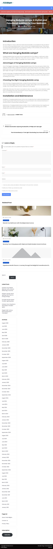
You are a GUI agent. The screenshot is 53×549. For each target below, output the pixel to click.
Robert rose (19, 114)
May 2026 (4, 332)
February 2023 (5, 454)
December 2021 (6, 492)
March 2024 (5, 413)
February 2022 (5, 485)
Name (3, 167)
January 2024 (5, 420)
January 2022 (5, 488)
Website (4, 179)
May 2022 (4, 479)
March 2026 (5, 338)
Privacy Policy (5, 523)
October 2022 (5, 467)
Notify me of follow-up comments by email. (12, 188)
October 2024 (5, 392)
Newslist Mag (41, 545)
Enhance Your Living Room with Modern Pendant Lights (8, 305)
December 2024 (6, 385)
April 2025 (4, 373)
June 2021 (4, 498)
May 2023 (4, 445)
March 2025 (5, 376)
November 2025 (6, 351)
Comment (4, 150)
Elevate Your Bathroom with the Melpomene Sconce (18, 223)
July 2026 (4, 326)
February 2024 (6, 417)
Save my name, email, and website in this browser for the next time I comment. (20, 185)
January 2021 (5, 507)
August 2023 (5, 435)
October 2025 (5, 354)
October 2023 (5, 429)
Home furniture (6, 220)
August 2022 (5, 473)
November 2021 (6, 495)
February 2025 (6, 379)
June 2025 (4, 367)
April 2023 (4, 448)
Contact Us (5, 520)
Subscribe (7, 535)
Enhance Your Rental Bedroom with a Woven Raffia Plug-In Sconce (8, 289)
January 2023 (5, 457)
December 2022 (6, 460)
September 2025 (6, 357)
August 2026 (5, 323)
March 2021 (5, 501)
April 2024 (4, 410)
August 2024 (5, 398)
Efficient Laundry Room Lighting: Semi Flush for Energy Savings (8, 295)
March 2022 (5, 482)
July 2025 (4, 363)
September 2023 (6, 432)
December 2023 (6, 423)
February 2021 (5, 504)
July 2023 (4, 438)
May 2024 (4, 407)
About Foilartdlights (7, 517)
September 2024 (6, 395)
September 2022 (6, 470)
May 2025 (4, 370)
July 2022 (4, 476)
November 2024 (6, 388)
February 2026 (6, 342)
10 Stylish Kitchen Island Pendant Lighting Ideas (31, 11)
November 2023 (6, 426)
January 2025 (5, 382)
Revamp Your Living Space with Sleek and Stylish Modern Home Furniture (24, 244)
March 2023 (5, 451)
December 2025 (6, 348)
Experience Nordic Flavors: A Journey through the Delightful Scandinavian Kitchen (27, 265)
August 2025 (5, 360)
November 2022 (6, 463)
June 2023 (4, 442)
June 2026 (4, 329)
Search (4, 275)
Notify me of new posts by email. (10, 190)
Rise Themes (50, 546)
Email (3, 173)
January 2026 (5, 345)
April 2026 (4, 335)
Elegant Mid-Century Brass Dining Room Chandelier (7, 311)
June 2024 (4, 404)
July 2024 (4, 401)
